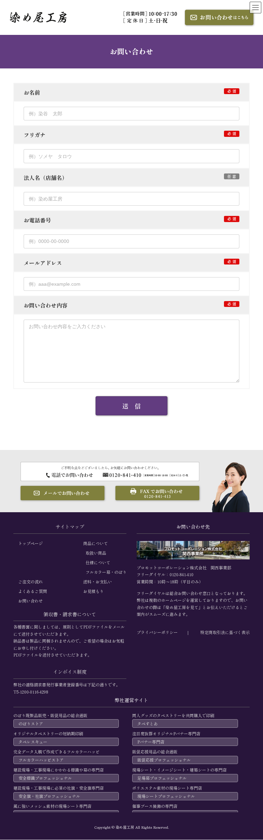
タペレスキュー (32, 742)
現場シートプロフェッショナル (166, 796)
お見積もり (93, 591)
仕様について (98, 562)
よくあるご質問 (32, 591)
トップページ (30, 543)
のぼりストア (30, 723)
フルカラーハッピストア (41, 760)
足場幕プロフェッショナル (162, 778)
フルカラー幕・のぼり (106, 572)
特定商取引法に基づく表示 (225, 632)
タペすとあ (147, 723)
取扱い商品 (96, 553)
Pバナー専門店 (150, 742)
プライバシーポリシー (157, 632)
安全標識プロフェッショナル (45, 778)
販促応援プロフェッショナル (164, 760)
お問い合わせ (30, 601)
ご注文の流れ (30, 581)
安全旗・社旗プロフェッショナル (49, 796)
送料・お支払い (97, 581)
